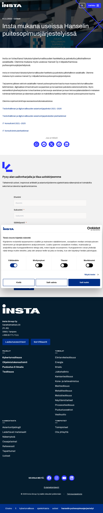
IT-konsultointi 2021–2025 (14, 123)
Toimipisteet (61, 427)
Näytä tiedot (90, 274)
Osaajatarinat (9, 441)
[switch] (38, 265)
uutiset (55, 508)
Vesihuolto (60, 414)
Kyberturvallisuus (12, 357)
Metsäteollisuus (63, 395)
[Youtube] (64, 478)
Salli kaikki (84, 282)
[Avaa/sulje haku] (82, 5)
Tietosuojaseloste (74, 494)
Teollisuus (8, 372)
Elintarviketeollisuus (65, 357)
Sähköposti (19, 223)
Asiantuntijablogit (11, 427)
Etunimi (17, 197)
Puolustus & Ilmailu (13, 367)
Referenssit (8, 446)
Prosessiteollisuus (64, 405)
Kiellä (18, 282)
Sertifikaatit (40, 342)
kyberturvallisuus (26, 508)
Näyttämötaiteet (64, 400)
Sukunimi (18, 210)
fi (15, 508)
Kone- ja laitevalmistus (67, 381)
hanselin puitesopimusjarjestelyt (77, 508)
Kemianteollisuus (64, 376)
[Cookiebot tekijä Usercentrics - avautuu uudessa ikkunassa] (89, 229)
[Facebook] (49, 478)
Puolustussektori (64, 410)
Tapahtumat (8, 451)
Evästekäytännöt (51, 487)
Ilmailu (58, 367)
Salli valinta (51, 282)
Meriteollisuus (62, 386)
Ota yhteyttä (61, 432)
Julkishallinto (62, 372)
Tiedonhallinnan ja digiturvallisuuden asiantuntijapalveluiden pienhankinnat (34, 116)
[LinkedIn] (71, 478)
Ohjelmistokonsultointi (14, 362)
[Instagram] (56, 478)
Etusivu (8, 508)
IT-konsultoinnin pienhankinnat (15, 131)
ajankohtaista (43, 508)
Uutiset (6, 456)
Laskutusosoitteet (15, 342)
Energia (59, 362)
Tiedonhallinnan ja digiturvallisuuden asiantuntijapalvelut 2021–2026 (32, 109)
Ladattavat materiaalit (14, 432)
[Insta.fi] (12, 5)
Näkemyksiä (8, 437)
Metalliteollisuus (63, 391)
